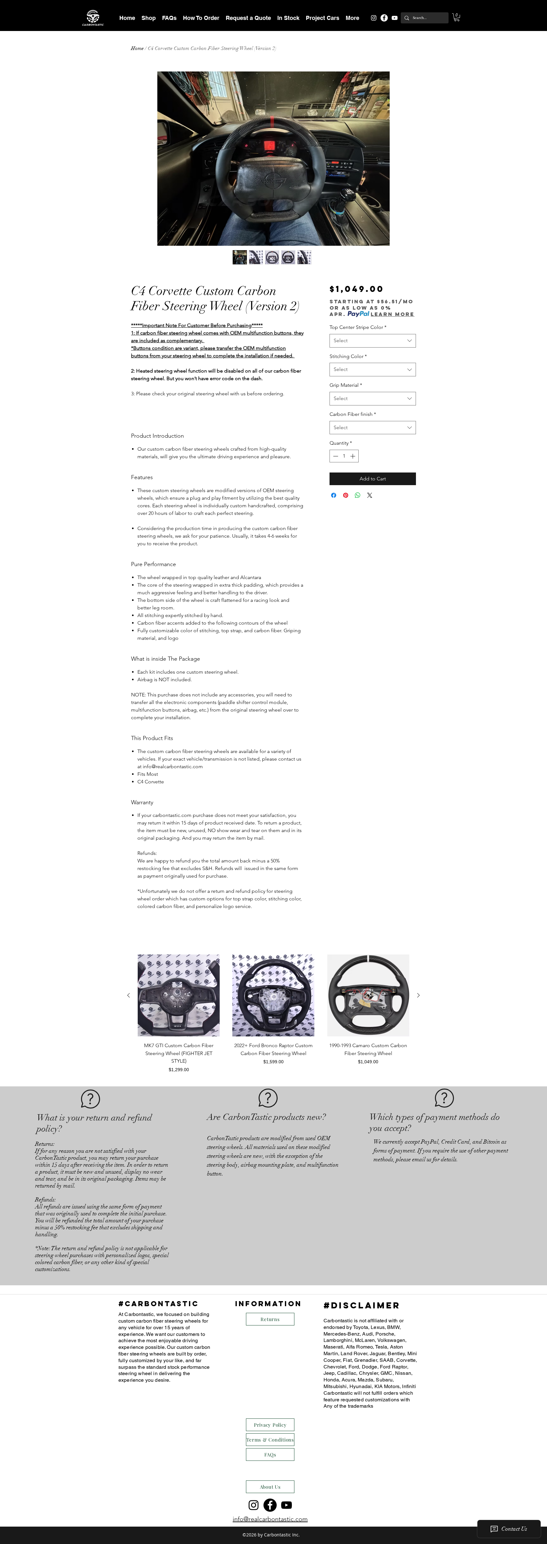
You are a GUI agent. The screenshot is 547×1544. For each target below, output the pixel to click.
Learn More (392, 314)
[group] (273, 1013)
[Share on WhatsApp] (358, 495)
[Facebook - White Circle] (384, 18)
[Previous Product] (128, 995)
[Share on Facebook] (333, 495)
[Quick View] (179, 995)
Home (137, 48)
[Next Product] (418, 995)
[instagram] (373, 18)
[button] (148, 18)
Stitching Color (348, 356)
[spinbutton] (344, 456)
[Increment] (353, 456)
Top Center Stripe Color (358, 327)
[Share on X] (370, 495)
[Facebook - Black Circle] (270, 1505)
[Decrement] (334, 456)
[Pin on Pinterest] (345, 495)
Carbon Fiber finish (353, 414)
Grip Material (346, 385)
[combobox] (373, 341)
